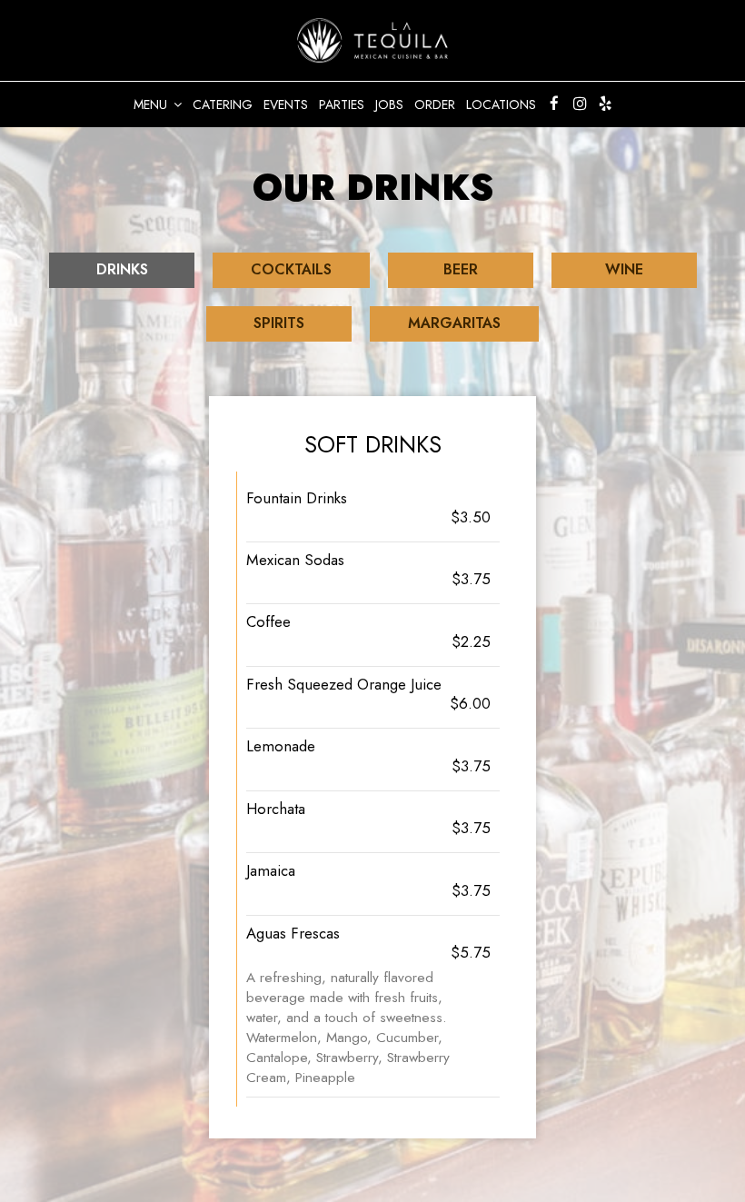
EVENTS (285, 104)
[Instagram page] (579, 103)
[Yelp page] (605, 103)
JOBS (389, 104)
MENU (152, 104)
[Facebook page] (554, 103)
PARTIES (341, 104)
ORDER (434, 104)
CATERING (223, 104)
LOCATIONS (501, 104)
